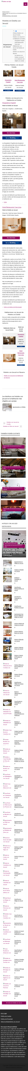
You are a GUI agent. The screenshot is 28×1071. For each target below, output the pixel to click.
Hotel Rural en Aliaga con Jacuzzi (18, 900)
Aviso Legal (4, 1013)
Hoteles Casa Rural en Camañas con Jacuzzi (18, 733)
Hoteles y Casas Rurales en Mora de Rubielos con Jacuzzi (19, 760)
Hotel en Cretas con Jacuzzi (19, 857)
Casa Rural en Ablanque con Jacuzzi (17, 942)
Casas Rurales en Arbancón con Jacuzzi (18, 952)
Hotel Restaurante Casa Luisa (11, 207)
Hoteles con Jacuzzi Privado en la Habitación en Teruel (19, 933)
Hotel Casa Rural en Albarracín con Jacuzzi (19, 787)
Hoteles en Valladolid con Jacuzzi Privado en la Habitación (19, 713)
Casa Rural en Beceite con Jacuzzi (18, 814)
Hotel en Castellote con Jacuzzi (18, 865)
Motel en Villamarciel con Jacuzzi (18, 693)
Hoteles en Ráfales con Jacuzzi (18, 751)
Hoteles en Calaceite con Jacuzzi (19, 882)
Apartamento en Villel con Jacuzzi (18, 822)
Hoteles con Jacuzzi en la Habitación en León (13, 472)
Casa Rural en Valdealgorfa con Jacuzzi (18, 777)
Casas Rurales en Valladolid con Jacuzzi (18, 703)
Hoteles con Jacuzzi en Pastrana (19, 985)
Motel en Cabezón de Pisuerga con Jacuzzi (18, 657)
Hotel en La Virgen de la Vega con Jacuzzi (18, 848)
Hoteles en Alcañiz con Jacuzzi (18, 768)
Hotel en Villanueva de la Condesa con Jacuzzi (18, 666)
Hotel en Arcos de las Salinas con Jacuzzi (18, 891)
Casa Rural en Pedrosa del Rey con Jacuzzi (19, 589)
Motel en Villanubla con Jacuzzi (18, 640)
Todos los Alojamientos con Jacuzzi (10, 1021)
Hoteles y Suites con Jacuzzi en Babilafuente (11, 514)
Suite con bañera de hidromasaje (13, 307)
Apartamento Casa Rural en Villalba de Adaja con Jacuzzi (18, 616)
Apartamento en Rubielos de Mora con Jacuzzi (18, 831)
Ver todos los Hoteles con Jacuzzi (14, 1002)
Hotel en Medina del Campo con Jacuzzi (19, 624)
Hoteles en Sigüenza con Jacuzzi (19, 977)
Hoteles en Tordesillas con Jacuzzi (17, 579)
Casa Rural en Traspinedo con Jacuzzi (18, 598)
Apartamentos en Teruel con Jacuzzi (18, 924)
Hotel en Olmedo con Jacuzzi (18, 675)
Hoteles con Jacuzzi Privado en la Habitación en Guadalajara (12, 493)
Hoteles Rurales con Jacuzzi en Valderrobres (19, 742)
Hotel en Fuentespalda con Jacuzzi (18, 874)
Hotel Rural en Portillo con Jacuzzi (18, 607)
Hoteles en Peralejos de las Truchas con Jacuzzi (19, 961)
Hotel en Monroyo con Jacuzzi (18, 908)
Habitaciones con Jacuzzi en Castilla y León (12, 447)
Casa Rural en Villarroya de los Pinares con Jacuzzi (18, 806)
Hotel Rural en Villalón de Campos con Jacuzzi (12, 451)
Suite (5, 202)
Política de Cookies (6, 1016)
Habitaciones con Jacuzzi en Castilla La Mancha (12, 488)
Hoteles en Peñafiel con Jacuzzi (18, 570)
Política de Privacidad (7, 1019)
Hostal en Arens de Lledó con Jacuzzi (18, 840)
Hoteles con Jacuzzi (6, 454)
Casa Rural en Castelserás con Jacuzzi (18, 796)
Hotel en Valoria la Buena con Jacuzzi (18, 632)
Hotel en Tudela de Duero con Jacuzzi (18, 648)
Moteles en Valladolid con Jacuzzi (17, 723)
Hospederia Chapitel (19, 40)
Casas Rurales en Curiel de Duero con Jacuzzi (13, 551)
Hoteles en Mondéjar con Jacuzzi (17, 994)
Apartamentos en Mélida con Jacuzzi (18, 562)
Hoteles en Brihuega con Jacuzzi (19, 970)
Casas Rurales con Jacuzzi (10, 543)
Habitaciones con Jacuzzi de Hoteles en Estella (18, 47)
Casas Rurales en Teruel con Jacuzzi (18, 916)
